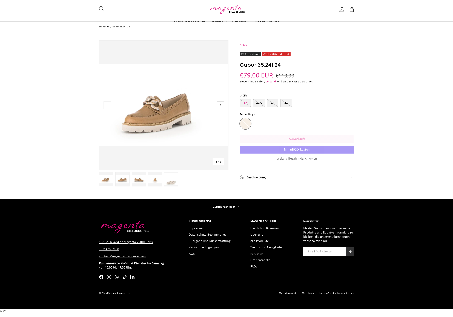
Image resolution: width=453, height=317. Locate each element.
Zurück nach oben (224, 206)
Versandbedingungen (204, 247)
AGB (192, 254)
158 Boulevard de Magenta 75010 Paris (126, 242)
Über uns (256, 235)
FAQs (253, 266)
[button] (352, 9)
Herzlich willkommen (264, 228)
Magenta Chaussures (118, 293)
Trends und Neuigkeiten (267, 247)
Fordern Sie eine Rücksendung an (336, 293)
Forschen (256, 254)
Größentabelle (260, 260)
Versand (271, 81)
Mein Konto (308, 293)
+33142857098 (109, 249)
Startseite (104, 27)
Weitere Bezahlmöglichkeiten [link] (297, 158)
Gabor (243, 45)
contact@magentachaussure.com (122, 256)
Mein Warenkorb (287, 293)
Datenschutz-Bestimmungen (208, 235)
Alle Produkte (259, 241)
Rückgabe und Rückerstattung (210, 241)
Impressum (197, 228)
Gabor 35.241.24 (121, 27)
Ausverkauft (297, 138)
